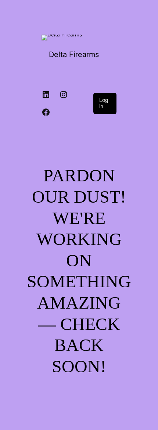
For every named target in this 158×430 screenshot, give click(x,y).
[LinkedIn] (46, 94)
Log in (103, 103)
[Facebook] (46, 112)
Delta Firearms (74, 54)
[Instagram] (63, 94)
